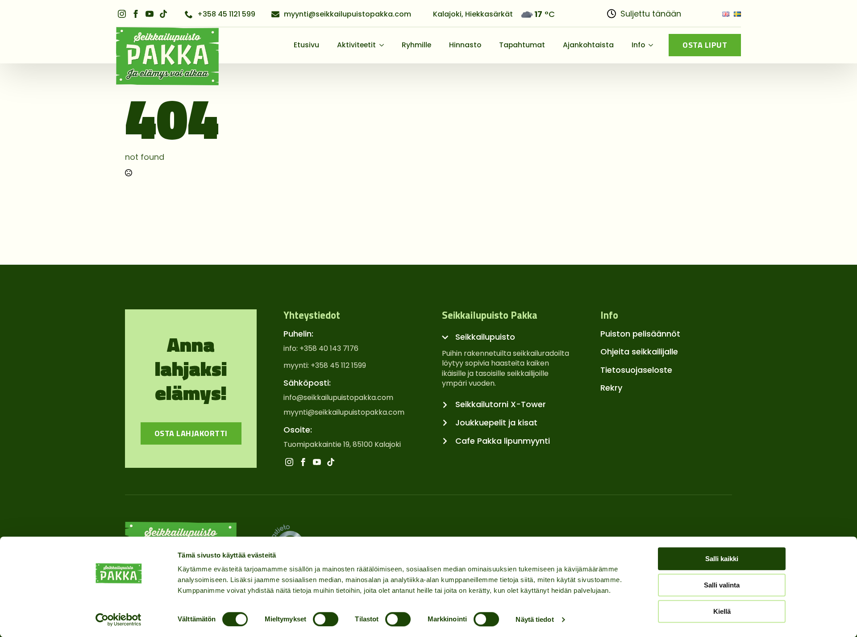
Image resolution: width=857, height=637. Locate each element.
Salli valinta (722, 585)
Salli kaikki (721, 558)
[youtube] (149, 14)
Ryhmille (416, 45)
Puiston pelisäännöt (640, 333)
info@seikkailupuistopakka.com (338, 398)
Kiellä (722, 611)
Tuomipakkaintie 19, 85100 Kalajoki (342, 445)
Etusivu (306, 45)
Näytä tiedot (534, 619)
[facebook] (135, 14)
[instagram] (122, 14)
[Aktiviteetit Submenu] (384, 45)
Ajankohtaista (588, 45)
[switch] (325, 619)
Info (638, 45)
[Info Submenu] (653, 45)
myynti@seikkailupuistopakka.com (343, 412)
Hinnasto (465, 45)
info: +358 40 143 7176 (320, 349)
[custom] (163, 14)
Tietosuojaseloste (636, 369)
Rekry (611, 387)
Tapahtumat (522, 45)
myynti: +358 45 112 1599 (324, 366)
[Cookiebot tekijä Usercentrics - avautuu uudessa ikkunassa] (118, 619)
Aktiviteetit (356, 45)
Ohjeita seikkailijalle (639, 351)
